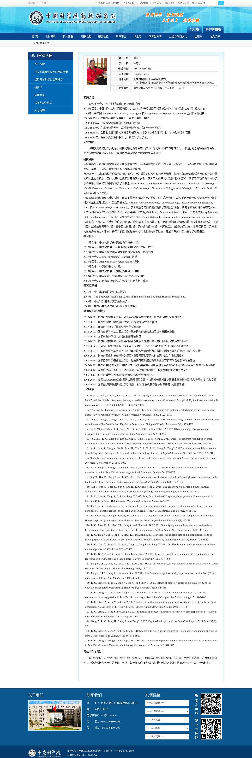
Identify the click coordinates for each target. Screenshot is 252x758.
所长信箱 (157, 3)
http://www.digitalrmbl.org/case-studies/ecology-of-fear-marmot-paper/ (175, 217)
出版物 (198, 36)
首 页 (35, 36)
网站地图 (144, 3)
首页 (35, 43)
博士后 (137, 36)
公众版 (194, 29)
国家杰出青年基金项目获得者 (51, 72)
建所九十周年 (129, 3)
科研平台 (121, 36)
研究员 (38, 87)
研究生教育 (155, 36)
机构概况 (50, 36)
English (180, 88)
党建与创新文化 (178, 36)
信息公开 (215, 36)
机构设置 (68, 36)
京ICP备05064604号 (124, 751)
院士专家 (39, 64)
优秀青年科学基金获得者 (48, 79)
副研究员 (39, 95)
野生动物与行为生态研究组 (148, 88)
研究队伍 (103, 36)
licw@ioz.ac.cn (141, 74)
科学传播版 (213, 29)
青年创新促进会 (43, 102)
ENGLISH (169, 3)
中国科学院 (183, 3)
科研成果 (86, 36)
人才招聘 (39, 110)
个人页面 (169, 88)
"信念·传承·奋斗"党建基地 (107, 3)
